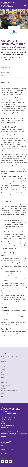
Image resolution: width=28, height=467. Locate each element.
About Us (3, 65)
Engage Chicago (4, 361)
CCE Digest (3, 372)
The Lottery (4, 70)
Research (3, 377)
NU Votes (3, 369)
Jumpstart (3, 364)
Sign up (3, 322)
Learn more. (3, 436)
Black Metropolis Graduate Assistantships (9, 356)
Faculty (2, 383)
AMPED (2, 355)
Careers (2, 421)
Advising (2, 374)
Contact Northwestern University (8, 419)
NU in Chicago (3, 366)
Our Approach (3, 391)
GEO (2, 363)
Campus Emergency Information (7, 425)
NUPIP (2, 367)
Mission (2, 393)
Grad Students (4, 382)
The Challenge (4, 388)
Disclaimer (3, 423)
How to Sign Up (5, 72)
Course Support (4, 375)
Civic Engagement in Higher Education (8, 390)
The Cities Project (6, 86)
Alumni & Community (5, 385)
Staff (2, 396)
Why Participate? (5, 67)
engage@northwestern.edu (7, 449)
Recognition (3, 395)
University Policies (4, 427)
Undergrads (3, 380)
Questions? (4, 75)
